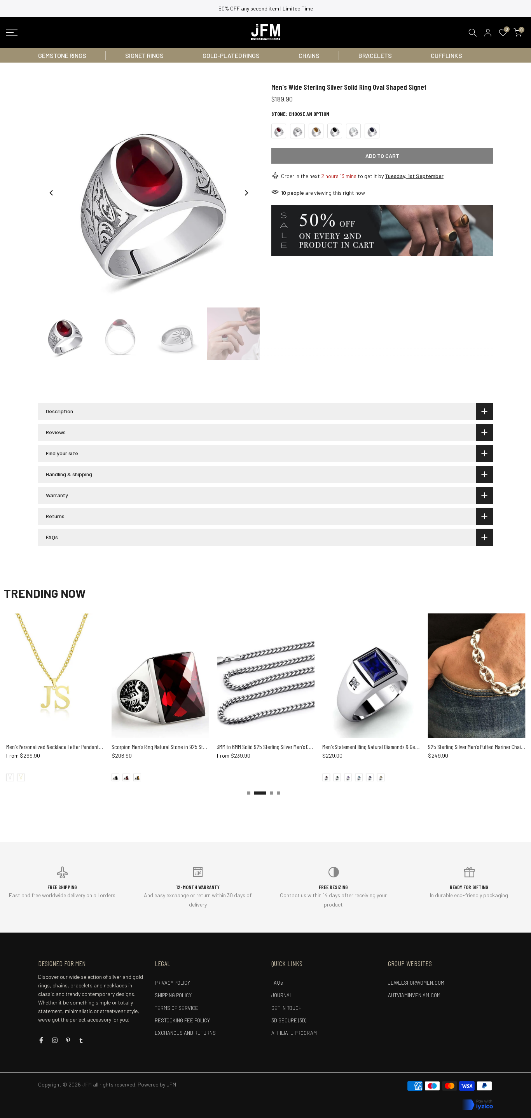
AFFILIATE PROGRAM (294, 1033)
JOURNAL (281, 995)
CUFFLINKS (446, 55)
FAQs (277, 983)
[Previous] (51, 193)
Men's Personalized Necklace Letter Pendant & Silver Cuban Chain (72, 746)
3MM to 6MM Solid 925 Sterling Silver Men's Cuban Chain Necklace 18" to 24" (293, 746)
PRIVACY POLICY (172, 983)
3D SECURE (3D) (288, 1020)
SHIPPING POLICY (173, 995)
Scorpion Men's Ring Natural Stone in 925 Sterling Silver (167, 746)
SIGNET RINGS (144, 55)
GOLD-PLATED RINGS (231, 55)
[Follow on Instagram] (55, 1040)
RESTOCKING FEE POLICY (182, 1020)
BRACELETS (375, 55)
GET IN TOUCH (286, 1008)
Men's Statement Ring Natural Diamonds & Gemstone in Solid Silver (389, 746)
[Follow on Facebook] (41, 1040)
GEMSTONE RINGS (62, 55)
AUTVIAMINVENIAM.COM (414, 995)
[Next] (246, 193)
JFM (171, 1084)
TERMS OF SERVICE (176, 1008)
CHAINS (309, 55)
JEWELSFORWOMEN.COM (416, 983)
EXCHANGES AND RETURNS (185, 1033)
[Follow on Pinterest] (68, 1040)
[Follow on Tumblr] (81, 1040)
